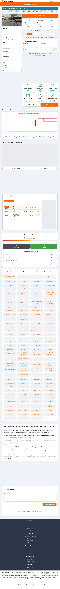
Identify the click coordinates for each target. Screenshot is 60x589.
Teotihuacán (37, 387)
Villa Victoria (50, 410)
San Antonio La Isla (10, 353)
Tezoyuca (50, 394)
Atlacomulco (10, 289)
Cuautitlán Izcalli (10, 310)
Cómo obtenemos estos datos (40, 55)
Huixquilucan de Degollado (23, 318)
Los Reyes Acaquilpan (36, 330)
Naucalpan (50, 338)
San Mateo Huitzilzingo (50, 364)
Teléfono (17, 70)
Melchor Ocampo (36, 334)
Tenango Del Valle (10, 387)
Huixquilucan (10, 318)
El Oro (50, 310)
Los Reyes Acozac (50, 330)
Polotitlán (36, 349)
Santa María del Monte (50, 369)
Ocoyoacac (10, 345)
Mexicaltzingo (10, 338)
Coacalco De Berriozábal (50, 302)
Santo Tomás (10, 375)
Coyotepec (36, 307)
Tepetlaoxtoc (50, 387)
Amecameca (50, 281)
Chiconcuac (10, 302)
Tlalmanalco (37, 398)
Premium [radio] (17, 201)
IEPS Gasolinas (30, 538)
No (29, 100)
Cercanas (35, 11)
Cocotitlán (23, 307)
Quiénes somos (30, 561)
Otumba (50, 345)
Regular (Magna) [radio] (9, 201)
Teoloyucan (23, 387)
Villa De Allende (10, 410)
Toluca (23, 401)
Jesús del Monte (37, 323)
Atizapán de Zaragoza (50, 285)
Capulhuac (23, 293)
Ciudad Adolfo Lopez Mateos (37, 302)
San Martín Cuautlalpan (10, 364)
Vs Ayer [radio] (29, 34)
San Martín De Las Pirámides (23, 364)
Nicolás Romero (50, 341)
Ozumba (23, 349)
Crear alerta (50, 104)
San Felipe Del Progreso (23, 353)
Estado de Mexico (11, 8)
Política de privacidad (30, 526)
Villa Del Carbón (23, 410)
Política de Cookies (30, 528)
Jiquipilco (23, 327)
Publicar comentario (50, 504)
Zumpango (36, 418)
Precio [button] (26, 204)
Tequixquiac (50, 390)
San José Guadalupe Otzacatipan (23, 358)
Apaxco (10, 285)
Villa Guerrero (36, 410)
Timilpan (23, 398)
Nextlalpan (23, 341)
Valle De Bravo (36, 406)
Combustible (26, 43)
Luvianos (10, 334)
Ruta (38, 211)
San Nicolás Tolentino (10, 369)
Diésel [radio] (23, 201)
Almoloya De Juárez (10, 281)
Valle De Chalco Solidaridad (50, 406)
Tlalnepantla (50, 398)
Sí (26, 100)
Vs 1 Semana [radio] (37, 34)
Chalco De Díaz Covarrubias (50, 293)
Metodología (30, 559)
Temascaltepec (10, 383)
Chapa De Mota (10, 298)
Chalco (36, 293)
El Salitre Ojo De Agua (10, 314)
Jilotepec (50, 323)
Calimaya (10, 293)
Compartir (31, 104)
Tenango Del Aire (50, 383)
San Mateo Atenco (36, 364)
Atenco (23, 285)
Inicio (4, 8)
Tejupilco (10, 379)
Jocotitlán (36, 327)
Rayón (50, 349)
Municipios (50, 11)
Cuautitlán (50, 307)
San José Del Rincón (10, 359)
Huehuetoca (37, 314)
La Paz (9, 330)
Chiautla (23, 298)
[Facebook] (28, 567)
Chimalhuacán (23, 302)
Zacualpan (50, 414)
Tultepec (10, 406)
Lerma (23, 330)
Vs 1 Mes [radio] (44, 34)
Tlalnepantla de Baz (10, 401)
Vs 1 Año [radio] (51, 34)
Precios (11, 11)
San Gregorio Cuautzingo (50, 353)
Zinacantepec (10, 418)
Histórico (24, 11)
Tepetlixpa (10, 390)
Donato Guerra (23, 310)
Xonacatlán (23, 414)
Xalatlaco (10, 414)
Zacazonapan (36, 414)
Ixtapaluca (36, 318)
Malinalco (23, 334)
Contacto (30, 530)
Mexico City (23, 338)
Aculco (36, 277)
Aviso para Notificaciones (30, 524)
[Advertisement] (40, 68)
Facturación (7, 70)
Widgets (30, 542)
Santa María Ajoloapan (37, 369)
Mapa (29, 11)
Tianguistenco (10, 398)
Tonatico (50, 401)
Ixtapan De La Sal (50, 318)
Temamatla (23, 379)
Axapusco (36, 289)
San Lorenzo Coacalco (36, 359)
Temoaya (23, 383)
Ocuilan (23, 345)
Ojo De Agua (37, 345)
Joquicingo (18, 8)
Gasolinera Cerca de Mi (30, 536)
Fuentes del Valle (23, 314)
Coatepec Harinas (10, 307)
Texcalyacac (23, 394)
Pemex (6, 211)
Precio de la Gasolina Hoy (30, 549)
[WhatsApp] (31, 567)
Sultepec (37, 375)
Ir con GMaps (17, 168)
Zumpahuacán (23, 418)
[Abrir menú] (57, 1)
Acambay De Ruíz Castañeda (10, 277)
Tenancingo (37, 383)
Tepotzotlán (37, 390)
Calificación (43, 11)
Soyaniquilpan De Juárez (23, 374)
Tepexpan (23, 390)
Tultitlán (23, 406)
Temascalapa (37, 379)
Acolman (23, 277)
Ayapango (50, 289)
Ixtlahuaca (9, 323)
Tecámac (50, 375)
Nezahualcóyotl (36, 341)
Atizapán (37, 285)
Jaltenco (23, 323)
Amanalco (23, 281)
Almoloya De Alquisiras (50, 277)
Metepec (50, 334)
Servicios (17, 11)
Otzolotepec (10, 349)
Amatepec (36, 281)
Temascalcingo (50, 379)
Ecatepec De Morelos (37, 310)
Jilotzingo (10, 327)
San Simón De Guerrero (23, 369)
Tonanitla (36, 401)
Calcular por (43, 43)
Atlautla (23, 289)
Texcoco (37, 394)
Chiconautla (50, 298)
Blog (30, 553)
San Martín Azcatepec (50, 359)
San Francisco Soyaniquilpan (36, 353)
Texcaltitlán (10, 394)
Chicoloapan (37, 298)
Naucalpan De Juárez (10, 341)
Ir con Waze (45, 168)
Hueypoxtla (50, 314)
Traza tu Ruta (30, 540)
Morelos (37, 338)
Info (56, 11)
